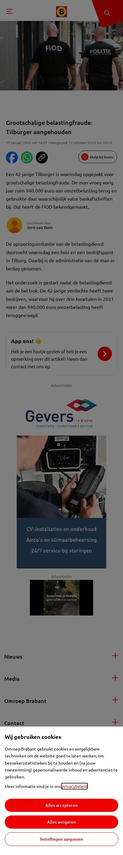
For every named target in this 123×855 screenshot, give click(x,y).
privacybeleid (74, 786)
